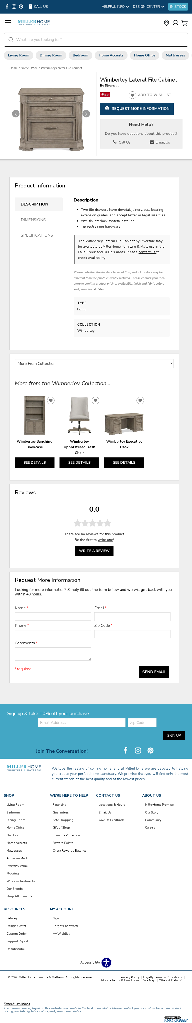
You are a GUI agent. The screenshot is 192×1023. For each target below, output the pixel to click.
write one (105, 539)
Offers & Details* (170, 980)
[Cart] (184, 23)
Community (153, 820)
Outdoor (12, 835)
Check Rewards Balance (69, 851)
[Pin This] (105, 96)
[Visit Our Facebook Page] (126, 750)
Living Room (18, 55)
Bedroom (80, 55)
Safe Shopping (63, 820)
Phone (22, 625)
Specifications (37, 235)
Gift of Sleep (61, 828)
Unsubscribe (15, 949)
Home (14, 68)
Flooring (12, 873)
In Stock (178, 7)
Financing (59, 805)
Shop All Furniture (19, 896)
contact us (147, 252)
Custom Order (16, 934)
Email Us (162, 142)
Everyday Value (17, 866)
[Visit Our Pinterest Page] (150, 750)
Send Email (154, 672)
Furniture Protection (66, 835)
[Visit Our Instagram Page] (138, 750)
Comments (26, 643)
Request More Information (141, 108)
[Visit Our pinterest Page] (21, 7)
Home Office (144, 55)
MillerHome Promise (159, 805)
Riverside (112, 86)
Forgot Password (65, 926)
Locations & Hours (112, 805)
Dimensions (33, 220)
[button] (8, 23)
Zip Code (103, 625)
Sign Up (174, 735)
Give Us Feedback (111, 820)
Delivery (12, 918)
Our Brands (14, 889)
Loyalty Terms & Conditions (162, 977)
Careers (150, 828)
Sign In (57, 918)
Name (21, 608)
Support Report (17, 941)
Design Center (16, 926)
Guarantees (61, 812)
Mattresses (175, 55)
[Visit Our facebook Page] (7, 7)
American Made (17, 858)
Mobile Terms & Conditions (120, 980)
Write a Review (94, 551)
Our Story (151, 812)
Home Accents (111, 55)
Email (100, 608)
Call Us (124, 142)
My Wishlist (61, 934)
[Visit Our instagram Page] (14, 7)
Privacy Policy (130, 977)
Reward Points (63, 843)
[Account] (175, 23)
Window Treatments (20, 881)
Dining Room (51, 55)
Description (34, 204)
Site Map (149, 980)
